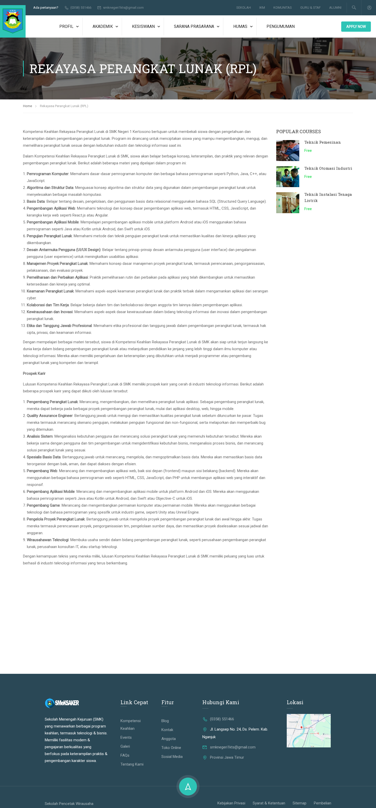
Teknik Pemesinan (322, 142)
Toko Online (171, 747)
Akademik (103, 26)
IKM (262, 7)
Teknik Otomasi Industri (328, 168)
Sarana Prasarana (194, 26)
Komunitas (282, 7)
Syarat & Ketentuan (269, 803)
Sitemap (299, 803)
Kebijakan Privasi (231, 803)
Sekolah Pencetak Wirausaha (69, 803)
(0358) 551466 (80, 7)
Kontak (167, 729)
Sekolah (243, 7)
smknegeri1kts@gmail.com (123, 7)
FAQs (124, 755)
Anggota (168, 738)
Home (27, 106)
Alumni (335, 7)
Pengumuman (281, 26)
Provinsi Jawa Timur (227, 757)
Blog (165, 721)
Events (126, 737)
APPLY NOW (356, 27)
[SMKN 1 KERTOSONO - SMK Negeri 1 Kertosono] (13, 21)
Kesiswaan (143, 26)
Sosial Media (172, 756)
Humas (240, 26)
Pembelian (322, 803)
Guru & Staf (310, 7)
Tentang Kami (131, 764)
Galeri (125, 746)
